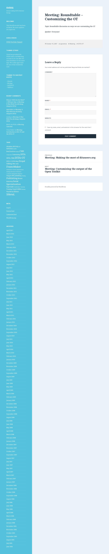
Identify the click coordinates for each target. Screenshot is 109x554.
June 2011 (9, 305)
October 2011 (10, 295)
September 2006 (11, 496)
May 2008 (9, 428)
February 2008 (11, 438)
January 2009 (10, 400)
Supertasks (10, 187)
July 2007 (9, 462)
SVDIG (9, 7)
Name (47, 100)
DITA (23, 154)
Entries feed (10, 211)
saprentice (9, 109)
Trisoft (14, 189)
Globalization (9, 169)
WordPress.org (11, 218)
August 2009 (10, 377)
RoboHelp (9, 181)
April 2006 (9, 513)
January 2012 (10, 285)
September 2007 (11, 455)
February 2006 (11, 519)
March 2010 (10, 353)
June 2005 (9, 547)
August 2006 (10, 499)
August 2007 (10, 458)
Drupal (22, 161)
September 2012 (11, 261)
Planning (24, 175)
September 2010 (11, 332)
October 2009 (10, 370)
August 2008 (10, 417)
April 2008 (9, 431)
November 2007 (11, 448)
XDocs (16, 191)
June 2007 (9, 465)
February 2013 (11, 247)
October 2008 (10, 411)
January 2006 (10, 523)
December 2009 (11, 363)
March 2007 (10, 475)
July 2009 (9, 380)
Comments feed (11, 214)
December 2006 (11, 485)
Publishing (11, 178)
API (19, 146)
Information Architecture (15, 171)
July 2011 (9, 302)
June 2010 (9, 343)
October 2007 (10, 451)
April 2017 (9, 230)
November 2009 (11, 366)
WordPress (9, 192)
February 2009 (11, 397)
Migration (20, 173)
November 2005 (11, 530)
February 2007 (11, 479)
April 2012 (9, 278)
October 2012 (10, 258)
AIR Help (15, 146)
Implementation (20, 169)
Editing (9, 163)
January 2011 (10, 322)
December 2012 (11, 251)
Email (48, 109)
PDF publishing (17, 176)
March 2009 (10, 394)
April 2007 (9, 472)
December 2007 (11, 445)
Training (9, 189)
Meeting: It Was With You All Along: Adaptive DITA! (15, 104)
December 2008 (11, 404)
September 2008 (11, 414)
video (19, 189)
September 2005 (11, 536)
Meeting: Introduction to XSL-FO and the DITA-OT (15, 132)
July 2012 (9, 268)
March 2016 (10, 234)
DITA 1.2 (9, 161)
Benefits (15, 148)
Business (17, 151)
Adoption (9, 146)
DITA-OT (20, 157)
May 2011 (9, 309)
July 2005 (9, 543)
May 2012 (9, 275)
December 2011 (11, 288)
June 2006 (9, 506)
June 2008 (9, 424)
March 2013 (10, 244)
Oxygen (8, 176)
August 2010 (10, 336)
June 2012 (9, 271)
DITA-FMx (10, 158)
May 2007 (9, 468)
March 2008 (10, 434)
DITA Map (15, 161)
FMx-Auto (15, 164)
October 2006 (10, 492)
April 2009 (9, 390)
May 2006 (9, 509)
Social (15, 181)
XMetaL (10, 194)
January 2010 (10, 360)
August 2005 (10, 540)
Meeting (72, 44)
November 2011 (11, 292)
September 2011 (11, 298)
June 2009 (9, 383)
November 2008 (11, 407)
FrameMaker (13, 166)
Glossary (14, 169)
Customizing (16, 154)
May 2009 (9, 387)
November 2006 (11, 489)
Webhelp (23, 189)
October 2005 (10, 533)
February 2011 (11, 319)
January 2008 (10, 441)
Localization (9, 173)
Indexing (8, 171)
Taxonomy (22, 187)
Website (48, 118)
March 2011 (10, 315)
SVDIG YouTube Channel (14, 42)
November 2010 (11, 329)
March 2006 (10, 516)
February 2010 (11, 356)
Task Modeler (17, 187)
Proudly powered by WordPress (55, 187)
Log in (8, 208)
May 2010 (9, 346)
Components (9, 154)
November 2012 (11, 254)
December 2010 (11, 326)
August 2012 (10, 264)
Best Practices (10, 151)
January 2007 (10, 482)
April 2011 (9, 312)
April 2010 (9, 349)
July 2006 (9, 502)
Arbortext (9, 149)
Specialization (13, 184)
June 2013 (9, 237)
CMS (22, 151)
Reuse (20, 178)
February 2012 (11, 281)
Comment (48, 72)
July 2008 (9, 421)
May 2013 (9, 241)
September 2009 (11, 373)
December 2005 (11, 526)
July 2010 (9, 339)
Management (15, 173)
